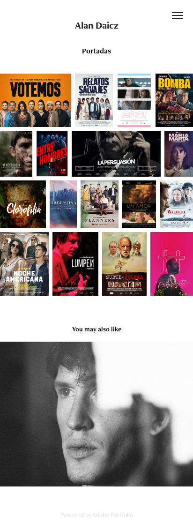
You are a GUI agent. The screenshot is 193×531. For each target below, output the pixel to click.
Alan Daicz (97, 25)
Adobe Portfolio (112, 514)
